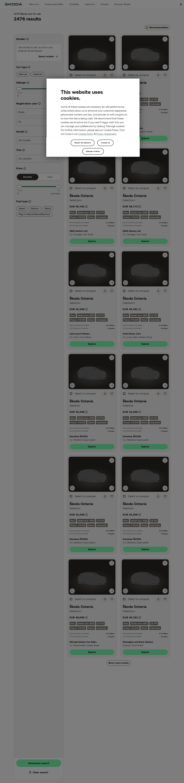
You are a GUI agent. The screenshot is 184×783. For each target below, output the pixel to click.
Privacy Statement (106, 134)
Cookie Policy (85, 134)
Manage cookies (93, 151)
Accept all (105, 143)
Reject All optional (82, 143)
